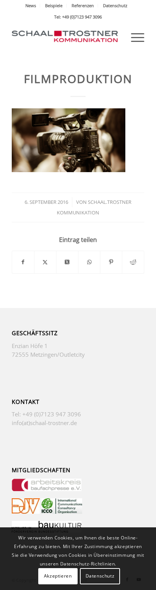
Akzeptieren (58, 576)
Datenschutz (115, 5)
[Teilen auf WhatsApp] (89, 262)
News (30, 5)
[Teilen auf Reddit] (133, 262)
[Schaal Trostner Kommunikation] (65, 37)
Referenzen (83, 5)
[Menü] (133, 37)
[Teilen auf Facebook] (23, 262)
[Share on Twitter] (67, 262)
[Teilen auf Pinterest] (111, 262)
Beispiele (53, 5)
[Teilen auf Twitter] (45, 262)
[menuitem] (31, 6)
